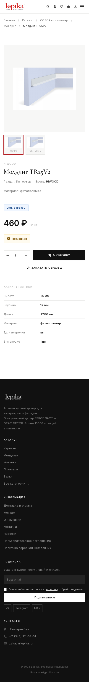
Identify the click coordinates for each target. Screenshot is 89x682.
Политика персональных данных (27, 548)
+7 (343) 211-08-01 (22, 636)
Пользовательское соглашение (27, 541)
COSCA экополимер (54, 20)
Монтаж (9, 512)
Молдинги (11, 455)
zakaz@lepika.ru (21, 643)
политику (52, 589)
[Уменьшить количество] (8, 255)
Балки (8, 476)
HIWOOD (52, 181)
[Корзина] (68, 6)
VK (7, 608)
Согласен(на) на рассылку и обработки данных (46, 589)
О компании (12, 519)
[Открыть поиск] (48, 6)
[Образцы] (55, 6)
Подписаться (44, 597)
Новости (10, 533)
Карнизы (10, 448)
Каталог (27, 20)
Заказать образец (46, 267)
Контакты (10, 526)
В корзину (61, 255)
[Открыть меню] (82, 6)
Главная (9, 20)
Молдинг (10, 26)
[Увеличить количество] (26, 255)
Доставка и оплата (18, 505)
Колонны (10, 462)
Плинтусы (11, 469)
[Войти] (75, 6)
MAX (37, 608)
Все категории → (16, 483)
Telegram (21, 608)
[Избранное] (61, 6)
